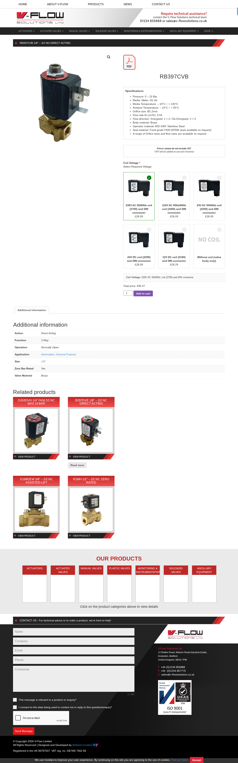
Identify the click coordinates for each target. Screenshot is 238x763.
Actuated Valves (51, 31)
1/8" (43, 361)
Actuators (26, 31)
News (128, 4)
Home (23, 4)
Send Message (24, 731)
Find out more (179, 759)
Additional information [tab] (31, 310)
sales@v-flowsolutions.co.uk (177, 674)
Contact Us (161, 4)
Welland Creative (82, 744)
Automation (47, 354)
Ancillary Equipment (183, 31)
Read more (77, 465)
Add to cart (143, 293)
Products (96, 4)
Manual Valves (78, 31)
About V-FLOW (57, 4)
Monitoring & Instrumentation (143, 31)
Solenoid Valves (105, 31)
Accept (196, 760)
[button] (108, 57)
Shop (207, 31)
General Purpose (66, 354)
